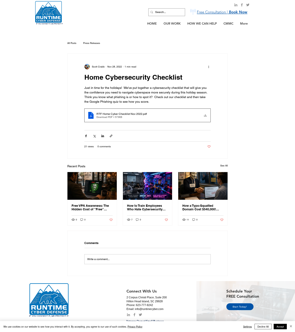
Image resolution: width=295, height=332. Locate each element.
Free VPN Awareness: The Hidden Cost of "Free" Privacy (90, 207)
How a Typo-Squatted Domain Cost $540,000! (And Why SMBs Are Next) (201, 207)
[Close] (291, 326)
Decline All (263, 326)
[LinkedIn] (236, 5)
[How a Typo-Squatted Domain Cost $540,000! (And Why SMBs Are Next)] (203, 186)
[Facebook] (242, 5)
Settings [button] (247, 326)
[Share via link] (111, 136)
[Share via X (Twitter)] (94, 136)
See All (224, 165)
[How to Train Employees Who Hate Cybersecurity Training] (147, 186)
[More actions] (209, 67)
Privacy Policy (135, 326)
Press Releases (91, 43)
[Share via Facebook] (86, 136)
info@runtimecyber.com (149, 309)
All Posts (71, 43)
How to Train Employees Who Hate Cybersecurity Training (145, 207)
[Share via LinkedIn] (102, 136)
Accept (280, 326)
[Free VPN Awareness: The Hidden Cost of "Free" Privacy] (92, 186)
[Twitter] (248, 5)
